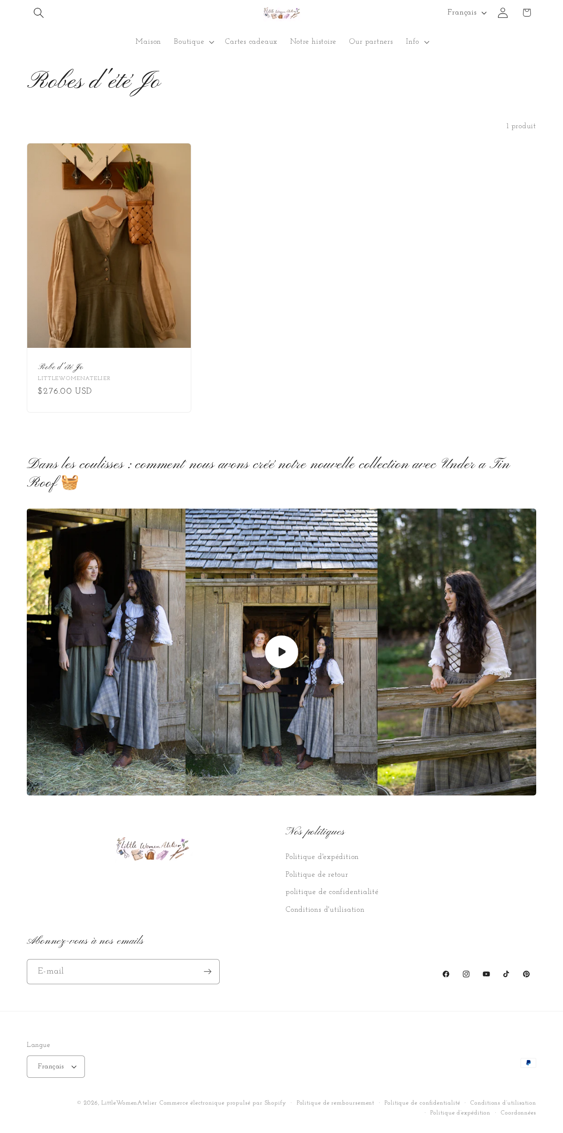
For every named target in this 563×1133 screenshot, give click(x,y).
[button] (38, 12)
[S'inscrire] (207, 971)
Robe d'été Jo (60, 367)
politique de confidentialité (332, 892)
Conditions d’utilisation (503, 1103)
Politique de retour (317, 875)
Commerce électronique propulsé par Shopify (223, 1103)
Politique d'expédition (322, 857)
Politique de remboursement (336, 1103)
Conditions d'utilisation (325, 909)
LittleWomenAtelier (129, 1103)
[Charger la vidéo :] (281, 652)
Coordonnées (518, 1113)
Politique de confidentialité (422, 1103)
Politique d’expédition (460, 1113)
